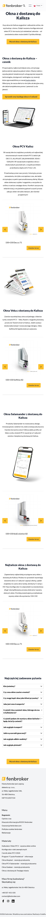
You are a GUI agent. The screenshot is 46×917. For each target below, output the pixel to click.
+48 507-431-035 (9, 893)
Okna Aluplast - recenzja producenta (16, 860)
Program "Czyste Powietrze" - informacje (17, 856)
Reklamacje (6, 833)
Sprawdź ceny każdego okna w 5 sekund (21, 97)
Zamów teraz (33, 248)
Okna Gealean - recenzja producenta (16, 867)
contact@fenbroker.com (11, 896)
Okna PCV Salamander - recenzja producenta (19, 863)
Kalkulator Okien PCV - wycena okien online (19, 846)
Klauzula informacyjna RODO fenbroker (17, 822)
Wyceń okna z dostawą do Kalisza (23, 42)
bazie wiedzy (31, 80)
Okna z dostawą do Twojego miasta (15, 871)
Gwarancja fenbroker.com (11, 826)
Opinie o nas (6, 819)
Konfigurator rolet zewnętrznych (14, 849)
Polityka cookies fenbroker (12, 829)
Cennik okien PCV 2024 (11, 853)
